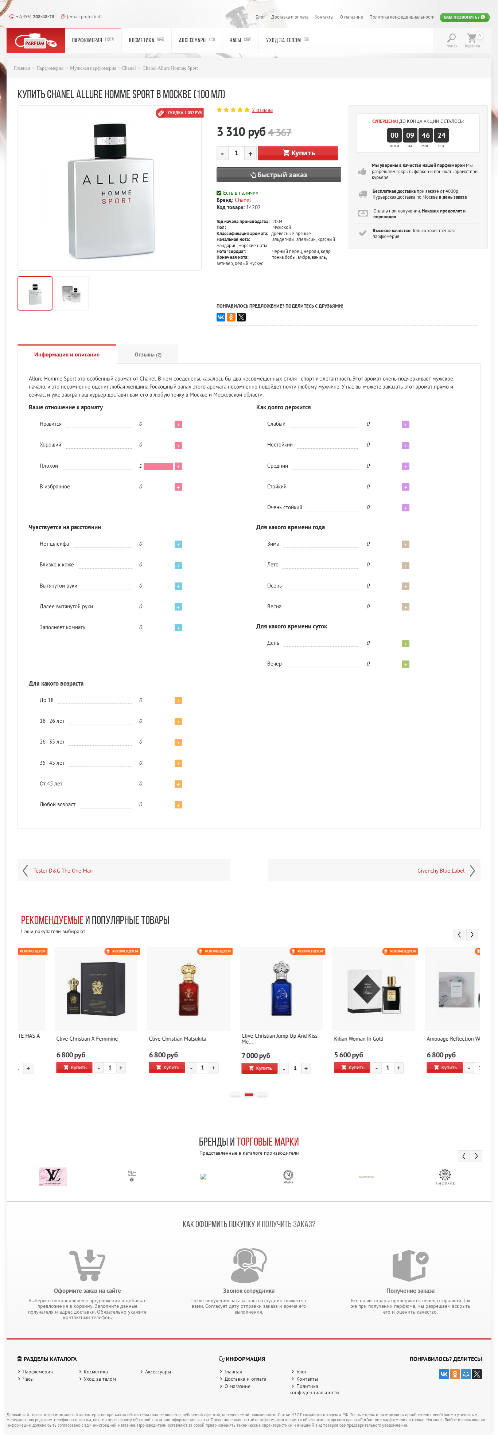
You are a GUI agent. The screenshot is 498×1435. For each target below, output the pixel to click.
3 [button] (262, 1094)
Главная (22, 68)
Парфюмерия (93, 41)
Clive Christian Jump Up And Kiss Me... (248, 1039)
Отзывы (148, 354)
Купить (303, 152)
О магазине (351, 17)
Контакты (324, 17)
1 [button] (236, 1094)
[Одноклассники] (231, 317)
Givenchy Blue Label (440, 871)
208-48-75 (35, 16)
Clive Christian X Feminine (55, 1039)
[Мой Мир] (466, 1374)
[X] (241, 317)
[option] (64, 1016)
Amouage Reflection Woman (427, 1039)
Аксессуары (197, 41)
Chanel (129, 68)
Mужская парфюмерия (93, 68)
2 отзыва (262, 109)
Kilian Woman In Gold (327, 1039)
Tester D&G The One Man (63, 871)
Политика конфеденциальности (402, 17)
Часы (240, 41)
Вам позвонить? (462, 17)
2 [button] (249, 1094)
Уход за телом (287, 41)
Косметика (146, 41)
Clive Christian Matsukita (146, 1039)
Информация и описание (67, 354)
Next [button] (472, 934)
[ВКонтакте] (221, 317)
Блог (260, 17)
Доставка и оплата (289, 17)
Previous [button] (459, 934)
